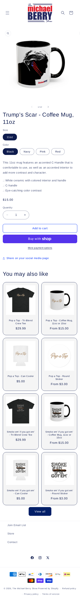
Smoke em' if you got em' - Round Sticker (59, 492)
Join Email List (16, 525)
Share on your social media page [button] (28, 258)
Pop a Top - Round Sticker (59, 377)
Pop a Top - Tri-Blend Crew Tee (21, 322)
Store (10, 533)
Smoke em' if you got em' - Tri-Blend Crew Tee (20, 433)
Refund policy (69, 588)
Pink (43, 151)
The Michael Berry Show (24, 588)
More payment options (40, 248)
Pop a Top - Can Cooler (21, 376)
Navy (27, 151)
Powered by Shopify (48, 588)
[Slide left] (32, 107)
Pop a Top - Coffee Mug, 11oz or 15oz (59, 322)
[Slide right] (48, 107)
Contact (12, 542)
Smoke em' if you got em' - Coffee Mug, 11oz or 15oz (59, 435)
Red (58, 151)
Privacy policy (31, 594)
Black (10, 151)
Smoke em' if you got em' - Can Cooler (20, 492)
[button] (7, 13)
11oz (10, 137)
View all (40, 511)
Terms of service (51, 594)
